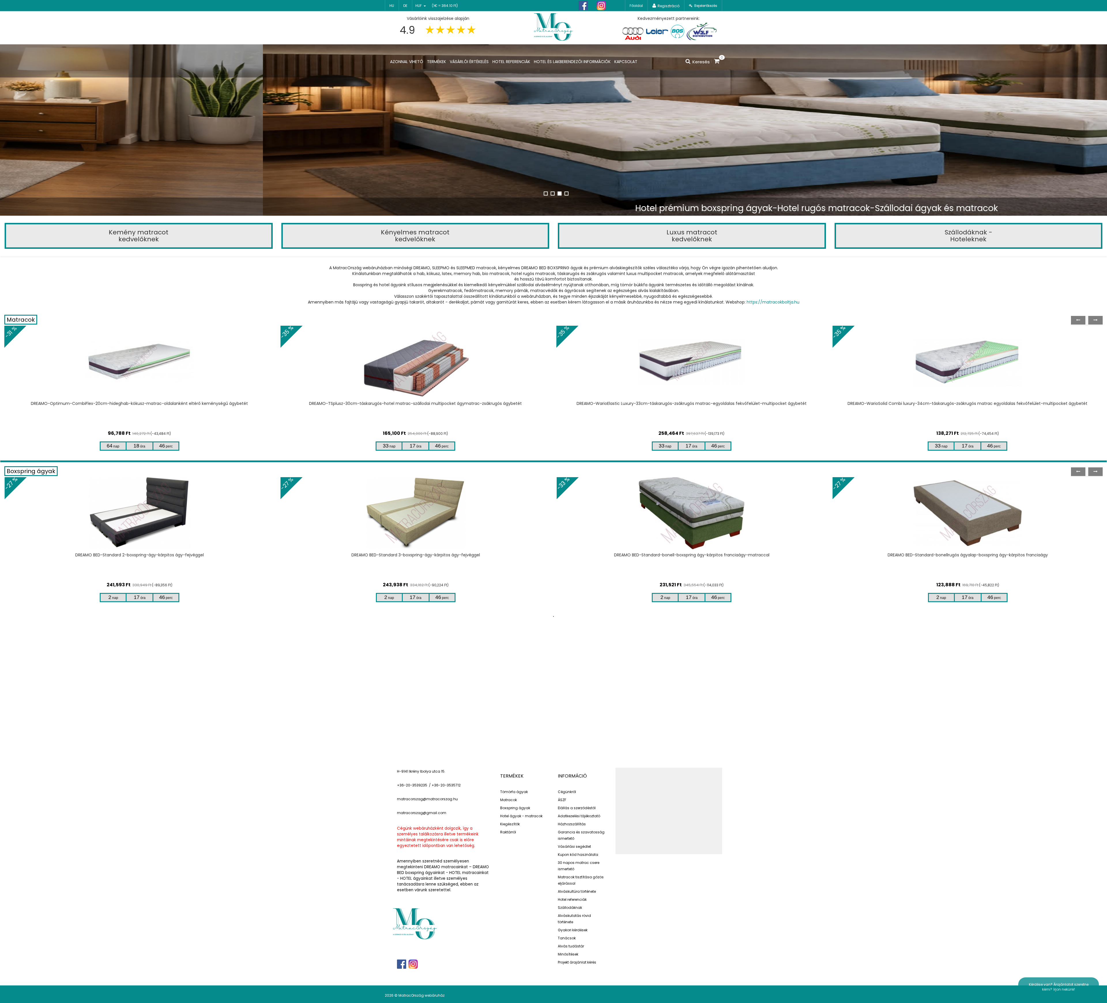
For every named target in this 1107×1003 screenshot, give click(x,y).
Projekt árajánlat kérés (577, 962)
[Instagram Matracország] (601, 5)
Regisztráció (668, 5)
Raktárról (508, 832)
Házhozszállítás (572, 824)
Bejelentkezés (705, 5)
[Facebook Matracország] (583, 5)
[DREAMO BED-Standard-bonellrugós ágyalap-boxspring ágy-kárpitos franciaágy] (139, 513)
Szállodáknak (570, 907)
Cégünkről (567, 791)
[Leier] (656, 31)
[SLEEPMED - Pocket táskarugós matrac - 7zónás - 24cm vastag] (968, 362)
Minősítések (568, 954)
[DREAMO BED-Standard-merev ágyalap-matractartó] (415, 513)
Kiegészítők (510, 824)
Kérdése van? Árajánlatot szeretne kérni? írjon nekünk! (1059, 987)
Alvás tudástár (571, 946)
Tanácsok (567, 938)
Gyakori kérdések (573, 930)
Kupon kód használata (578, 854)
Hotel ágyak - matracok (521, 816)
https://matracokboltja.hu (773, 302)
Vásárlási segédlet (574, 846)
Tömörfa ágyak (514, 791)
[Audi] (633, 31)
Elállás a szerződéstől (577, 807)
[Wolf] (701, 31)
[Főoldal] (553, 26)
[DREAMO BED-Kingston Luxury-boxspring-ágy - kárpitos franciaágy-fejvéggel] (968, 513)
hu (391, 5)
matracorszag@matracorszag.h (426, 799)
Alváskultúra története (577, 891)
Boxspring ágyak (31, 471)
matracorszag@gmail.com (421, 812)
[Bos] (677, 31)
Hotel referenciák (572, 899)
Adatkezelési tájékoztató (579, 816)
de (405, 5)
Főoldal (636, 5)
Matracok (21, 320)
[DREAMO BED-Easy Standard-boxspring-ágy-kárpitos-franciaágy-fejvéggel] (691, 513)
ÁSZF (562, 799)
